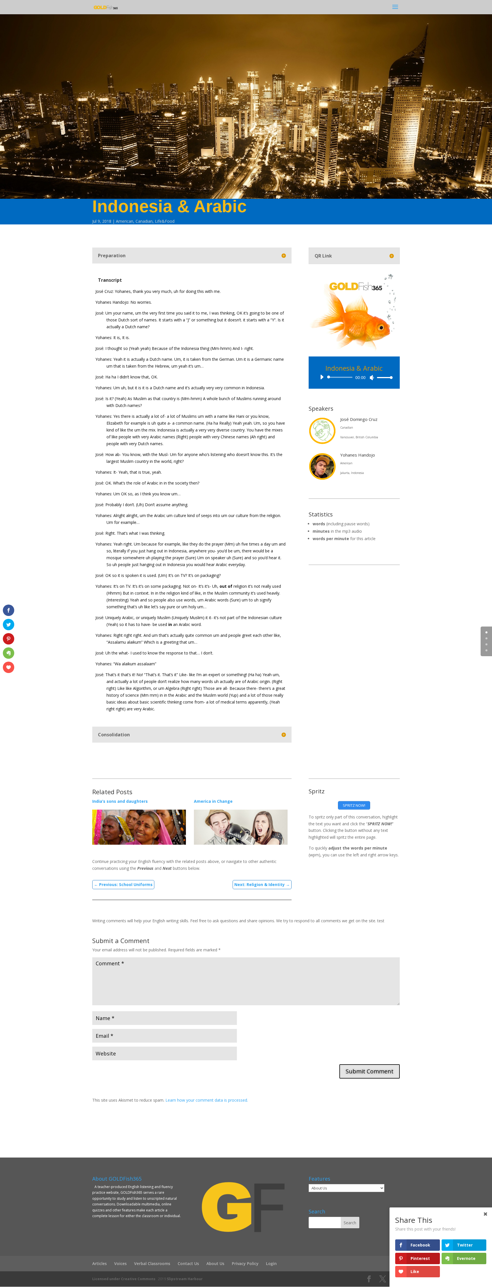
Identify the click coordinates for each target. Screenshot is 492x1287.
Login (271, 1263)
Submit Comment (369, 1071)
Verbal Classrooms (152, 1263)
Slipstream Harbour (185, 1278)
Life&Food (165, 221)
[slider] (383, 377)
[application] (354, 377)
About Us (215, 1263)
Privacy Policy (245, 1263)
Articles (99, 1263)
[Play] (321, 377)
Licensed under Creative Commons (123, 1278)
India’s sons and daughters (120, 801)
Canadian (144, 221)
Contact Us (188, 1263)
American (124, 221)
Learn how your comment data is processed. (206, 1100)
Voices (120, 1263)
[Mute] (371, 377)
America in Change (213, 801)
